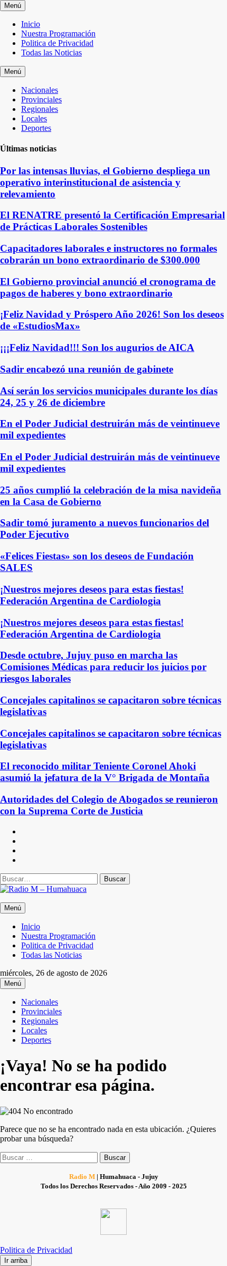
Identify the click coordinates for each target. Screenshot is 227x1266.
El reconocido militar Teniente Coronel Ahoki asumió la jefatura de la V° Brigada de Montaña (105, 771)
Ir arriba (15, 1260)
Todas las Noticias (51, 52)
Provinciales (41, 99)
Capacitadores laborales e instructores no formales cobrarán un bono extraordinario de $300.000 (108, 254)
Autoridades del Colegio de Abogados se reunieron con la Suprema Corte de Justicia (109, 805)
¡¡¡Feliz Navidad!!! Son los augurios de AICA (97, 347)
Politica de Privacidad (57, 43)
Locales (34, 118)
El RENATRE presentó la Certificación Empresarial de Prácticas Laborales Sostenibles (112, 221)
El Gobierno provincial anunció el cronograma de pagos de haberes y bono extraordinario (107, 287)
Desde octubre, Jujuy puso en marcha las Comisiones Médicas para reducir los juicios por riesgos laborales (103, 667)
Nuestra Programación (58, 33)
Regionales (39, 108)
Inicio (30, 24)
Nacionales (39, 89)
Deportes (36, 127)
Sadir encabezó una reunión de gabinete (86, 369)
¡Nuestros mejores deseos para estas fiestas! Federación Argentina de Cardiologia (92, 595)
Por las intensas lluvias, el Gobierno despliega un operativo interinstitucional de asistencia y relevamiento (105, 182)
